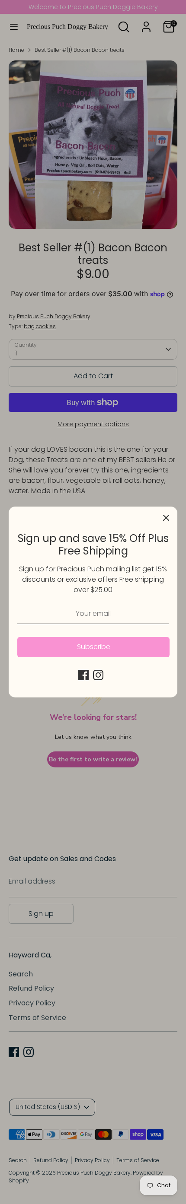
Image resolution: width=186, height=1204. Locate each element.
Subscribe (93, 647)
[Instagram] (98, 675)
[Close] (166, 517)
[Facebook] (83, 675)
